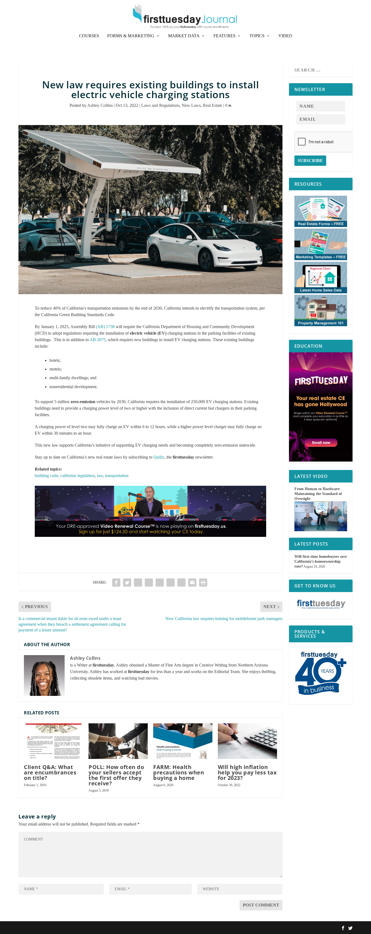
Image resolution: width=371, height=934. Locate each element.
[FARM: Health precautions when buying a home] (182, 741)
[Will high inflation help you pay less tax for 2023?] (247, 741)
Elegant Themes (48, 927)
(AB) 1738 (105, 326)
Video (285, 36)
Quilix (158, 457)
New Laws (191, 105)
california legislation (77, 475)
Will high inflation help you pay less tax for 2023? (247, 772)
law (100, 475)
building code (46, 475)
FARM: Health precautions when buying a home (178, 772)
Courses (89, 36)
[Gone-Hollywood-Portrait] (321, 460)
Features (224, 36)
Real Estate (212, 105)
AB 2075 (98, 339)
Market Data (184, 36)
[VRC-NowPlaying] (150, 542)
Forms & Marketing (130, 36)
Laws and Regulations (160, 105)
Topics (257, 36)
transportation (116, 475)
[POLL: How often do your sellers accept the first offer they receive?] (118, 741)
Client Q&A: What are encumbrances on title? (50, 772)
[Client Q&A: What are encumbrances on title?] (53, 741)
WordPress (86, 927)
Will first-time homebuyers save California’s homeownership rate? (320, 561)
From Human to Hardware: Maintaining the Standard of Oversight (318, 494)
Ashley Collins (100, 105)
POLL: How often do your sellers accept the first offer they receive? (116, 775)
